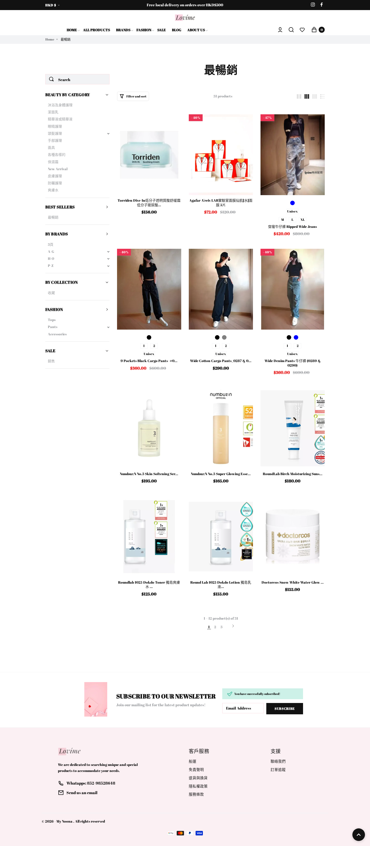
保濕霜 (53, 162)
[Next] (233, 626)
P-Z (51, 265)
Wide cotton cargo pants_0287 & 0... (220, 361)
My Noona (64, 821)
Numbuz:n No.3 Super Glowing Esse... (221, 474)
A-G (51, 251)
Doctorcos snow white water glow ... (293, 582)
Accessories (57, 334)
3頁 (50, 244)
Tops (52, 320)
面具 (51, 147)
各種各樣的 (56, 154)
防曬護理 (55, 183)
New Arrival (57, 169)
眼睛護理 (55, 126)
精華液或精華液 (60, 119)
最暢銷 (53, 217)
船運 (192, 761)
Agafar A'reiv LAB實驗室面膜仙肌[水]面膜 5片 (220, 202)
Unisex (292, 211)
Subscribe (285, 708)
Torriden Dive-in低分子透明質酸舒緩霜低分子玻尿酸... (149, 202)
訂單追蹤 (278, 769)
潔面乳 (53, 112)
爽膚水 (53, 190)
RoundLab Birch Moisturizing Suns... (292, 474)
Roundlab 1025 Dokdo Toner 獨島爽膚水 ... (149, 584)
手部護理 (55, 140)
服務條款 (196, 794)
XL (303, 219)
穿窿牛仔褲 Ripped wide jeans (292, 226)
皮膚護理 (55, 176)
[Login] (280, 30)
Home (49, 40)
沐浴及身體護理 (60, 105)
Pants (52, 327)
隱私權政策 (198, 786)
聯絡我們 (278, 761)
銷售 (51, 361)
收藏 (51, 293)
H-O (51, 258)
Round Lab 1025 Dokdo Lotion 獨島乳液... (220, 584)
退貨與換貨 (198, 778)
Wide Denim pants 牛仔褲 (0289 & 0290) (293, 363)
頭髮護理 (55, 133)
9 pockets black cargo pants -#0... (149, 361)
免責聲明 (196, 769)
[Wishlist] (302, 30)
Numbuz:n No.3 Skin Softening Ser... (149, 474)
